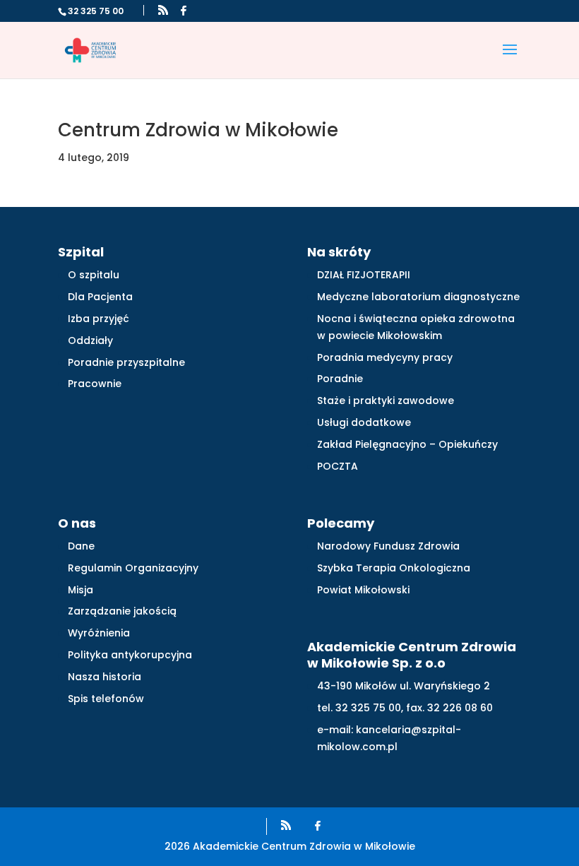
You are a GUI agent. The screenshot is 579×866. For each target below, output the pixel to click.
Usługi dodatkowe (364, 422)
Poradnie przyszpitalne (126, 362)
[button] (510, 58)
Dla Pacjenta (100, 297)
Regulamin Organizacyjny (133, 568)
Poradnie (340, 379)
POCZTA (337, 466)
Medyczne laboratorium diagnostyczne (418, 297)
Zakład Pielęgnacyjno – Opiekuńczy (407, 444)
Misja (80, 590)
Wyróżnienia (99, 633)
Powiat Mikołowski (363, 590)
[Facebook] (184, 11)
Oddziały (90, 340)
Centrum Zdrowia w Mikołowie (198, 130)
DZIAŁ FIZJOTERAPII (363, 275)
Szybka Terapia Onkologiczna (393, 568)
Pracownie (94, 383)
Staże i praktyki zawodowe (385, 400)
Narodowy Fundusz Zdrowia (388, 546)
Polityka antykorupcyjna (130, 655)
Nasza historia (104, 677)
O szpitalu (93, 275)
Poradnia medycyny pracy (385, 357)
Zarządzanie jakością (122, 611)
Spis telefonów (106, 699)
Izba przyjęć (98, 319)
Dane (81, 546)
